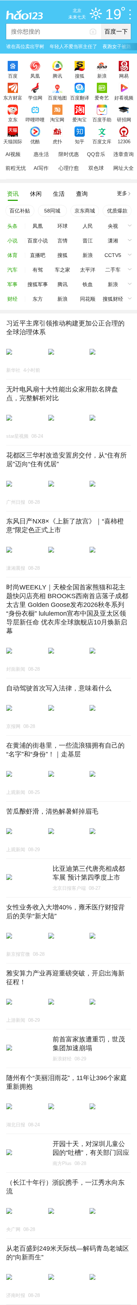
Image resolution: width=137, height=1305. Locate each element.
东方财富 (12, 97)
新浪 (102, 75)
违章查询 (123, 154)
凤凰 (35, 75)
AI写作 (41, 168)
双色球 (96, 168)
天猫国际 (12, 141)
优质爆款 (117, 211)
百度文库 (101, 141)
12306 (124, 141)
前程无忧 (15, 168)
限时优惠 (68, 154)
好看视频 (123, 97)
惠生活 (41, 154)
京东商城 (85, 211)
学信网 (35, 97)
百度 (13, 75)
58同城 (52, 211)
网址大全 (123, 168)
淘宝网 (57, 119)
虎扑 (57, 141)
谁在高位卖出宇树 (25, 46)
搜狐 (79, 75)
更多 (122, 193)
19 (113, 14)
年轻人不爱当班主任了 (73, 46)
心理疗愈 (68, 168)
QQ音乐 (96, 154)
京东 (13, 119)
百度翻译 (79, 97)
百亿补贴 (19, 211)
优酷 (35, 141)
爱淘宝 (79, 119)
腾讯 (57, 75)
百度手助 (101, 119)
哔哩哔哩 (35, 119)
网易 (124, 75)
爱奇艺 (102, 97)
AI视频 (12, 154)
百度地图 (57, 97)
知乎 (79, 141)
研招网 (124, 119)
